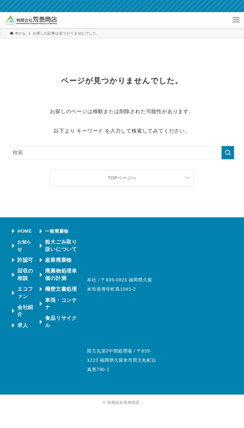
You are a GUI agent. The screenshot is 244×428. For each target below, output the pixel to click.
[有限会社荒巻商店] (31, 20)
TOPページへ (122, 177)
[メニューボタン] (236, 20)
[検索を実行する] (227, 152)
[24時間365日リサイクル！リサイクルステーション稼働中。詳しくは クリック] (122, 6)
